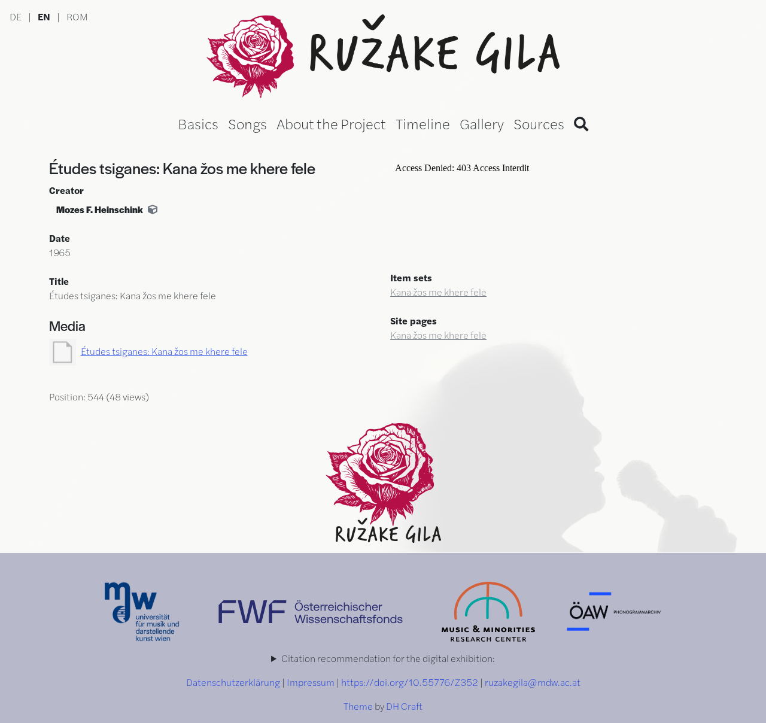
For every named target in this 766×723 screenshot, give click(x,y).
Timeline (423, 123)
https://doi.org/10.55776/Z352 (409, 682)
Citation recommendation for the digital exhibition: (388, 658)
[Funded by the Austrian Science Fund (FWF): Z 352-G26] (311, 610)
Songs (247, 123)
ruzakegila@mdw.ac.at (532, 682)
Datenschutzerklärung (233, 682)
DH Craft (404, 706)
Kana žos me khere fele (438, 292)
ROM (77, 16)
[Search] (581, 123)
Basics (198, 123)
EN (44, 16)
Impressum (311, 682)
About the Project (331, 123)
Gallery (482, 123)
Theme (358, 706)
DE (16, 16)
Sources (538, 123)
